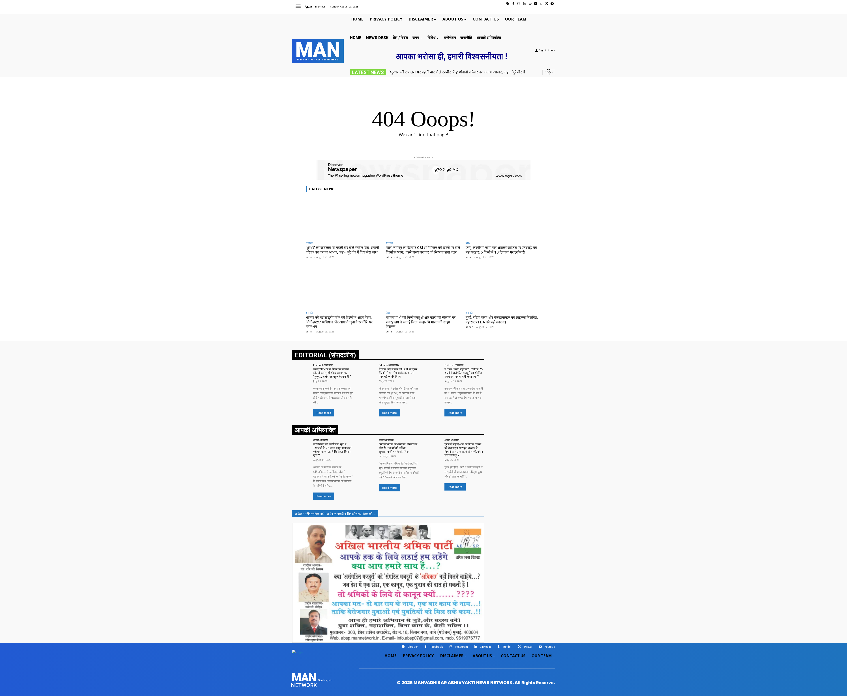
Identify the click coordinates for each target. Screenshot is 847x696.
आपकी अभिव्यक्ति (320, 440)
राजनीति (389, 243)
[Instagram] (519, 3)
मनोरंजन (309, 243)
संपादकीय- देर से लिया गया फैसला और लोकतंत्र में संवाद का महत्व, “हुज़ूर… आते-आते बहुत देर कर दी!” (332, 373)
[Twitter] (546, 3)
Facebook (436, 646)
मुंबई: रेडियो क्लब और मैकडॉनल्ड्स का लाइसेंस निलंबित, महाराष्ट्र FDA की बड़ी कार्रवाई (502, 319)
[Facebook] (513, 3)
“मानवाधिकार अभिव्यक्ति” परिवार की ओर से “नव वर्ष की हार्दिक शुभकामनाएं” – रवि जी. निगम (398, 447)
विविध (468, 243)
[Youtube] (552, 3)
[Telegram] (535, 3)
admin (309, 257)
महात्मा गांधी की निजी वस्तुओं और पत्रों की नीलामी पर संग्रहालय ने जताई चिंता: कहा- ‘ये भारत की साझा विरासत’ (420, 322)
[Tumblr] (541, 3)
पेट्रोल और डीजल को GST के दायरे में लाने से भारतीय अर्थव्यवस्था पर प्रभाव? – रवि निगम (398, 373)
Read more (324, 412)
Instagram (461, 646)
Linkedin (485, 646)
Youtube (549, 646)
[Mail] (530, 3)
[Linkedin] (524, 3)
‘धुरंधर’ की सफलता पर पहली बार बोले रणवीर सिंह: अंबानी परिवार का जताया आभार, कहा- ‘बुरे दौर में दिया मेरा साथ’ (342, 249)
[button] (548, 70)
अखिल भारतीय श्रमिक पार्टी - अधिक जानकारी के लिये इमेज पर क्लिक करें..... (335, 513)
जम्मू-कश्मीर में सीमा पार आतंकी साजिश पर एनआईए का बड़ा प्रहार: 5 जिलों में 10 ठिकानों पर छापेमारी (501, 249)
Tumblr (507, 646)
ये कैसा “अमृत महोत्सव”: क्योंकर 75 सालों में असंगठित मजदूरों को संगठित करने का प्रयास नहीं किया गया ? (463, 373)
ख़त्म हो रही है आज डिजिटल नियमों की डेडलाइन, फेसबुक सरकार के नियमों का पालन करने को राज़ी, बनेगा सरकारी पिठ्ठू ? (463, 449)
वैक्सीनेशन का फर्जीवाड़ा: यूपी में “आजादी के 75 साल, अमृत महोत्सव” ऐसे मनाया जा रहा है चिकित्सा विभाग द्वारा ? (332, 449)
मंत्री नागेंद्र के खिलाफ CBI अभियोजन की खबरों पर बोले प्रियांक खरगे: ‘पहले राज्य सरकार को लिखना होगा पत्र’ (423, 249)
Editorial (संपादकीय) (323, 365)
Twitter (528, 646)
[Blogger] (507, 3)
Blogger (413, 646)
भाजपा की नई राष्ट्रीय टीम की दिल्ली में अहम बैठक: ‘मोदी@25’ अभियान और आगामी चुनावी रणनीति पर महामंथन (339, 322)
